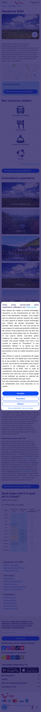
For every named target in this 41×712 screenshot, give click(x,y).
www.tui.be (31, 307)
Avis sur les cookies (27, 408)
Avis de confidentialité (14, 408)
